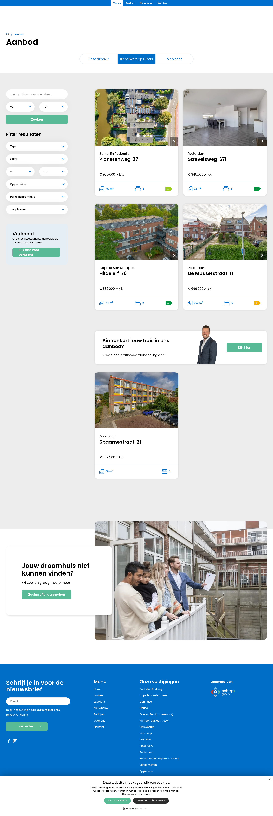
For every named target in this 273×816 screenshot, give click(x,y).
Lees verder (144, 793)
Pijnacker (145, 739)
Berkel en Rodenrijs (151, 689)
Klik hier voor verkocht (29, 252)
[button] (136, 808)
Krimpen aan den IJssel (154, 720)
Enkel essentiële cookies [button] (151, 800)
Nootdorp (146, 733)
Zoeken (37, 119)
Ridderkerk (146, 746)
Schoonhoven (148, 765)
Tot (45, 107)
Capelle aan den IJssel (153, 695)
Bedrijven (162, 3)
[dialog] (136, 796)
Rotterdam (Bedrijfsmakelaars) (159, 758)
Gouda (144, 708)
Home (97, 689)
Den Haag (146, 702)
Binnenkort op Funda (136, 59)
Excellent (130, 3)
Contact (99, 727)
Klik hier (244, 347)
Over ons (99, 720)
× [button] (269, 779)
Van (12, 107)
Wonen (117, 3)
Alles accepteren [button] (117, 800)
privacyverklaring (17, 714)
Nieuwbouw (146, 3)
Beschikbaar (98, 59)
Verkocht (174, 59)
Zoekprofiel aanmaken (46, 594)
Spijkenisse (146, 771)
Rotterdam (146, 752)
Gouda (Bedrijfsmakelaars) (156, 714)
